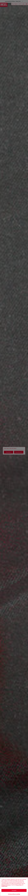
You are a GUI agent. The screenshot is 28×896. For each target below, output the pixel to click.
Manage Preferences (5, 884)
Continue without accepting (14, 894)
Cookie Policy (4, 886)
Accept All (14, 890)
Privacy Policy (18, 884)
